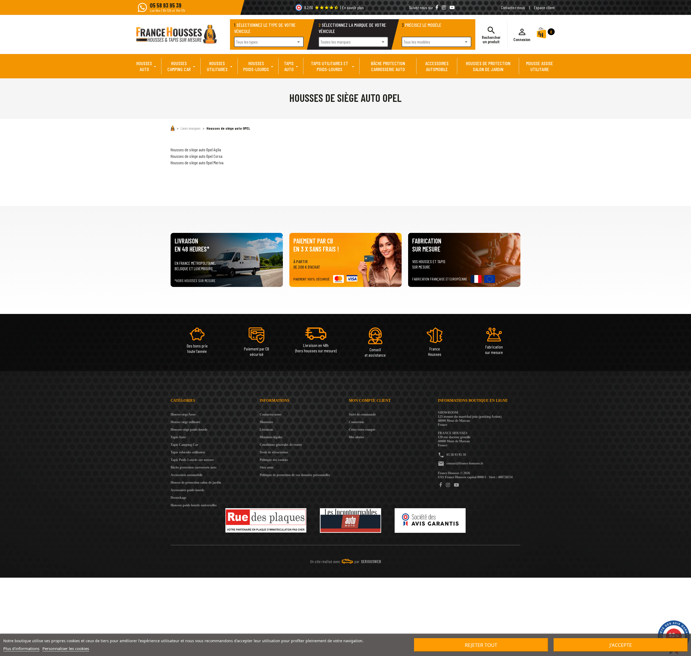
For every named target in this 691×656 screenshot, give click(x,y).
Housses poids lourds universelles (194, 505)
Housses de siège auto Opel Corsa (196, 156)
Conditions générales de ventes (281, 445)
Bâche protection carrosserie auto (193, 467)
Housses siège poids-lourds (189, 429)
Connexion (356, 422)
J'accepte (620, 645)
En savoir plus (353, 7)
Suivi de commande (362, 414)
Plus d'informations (21, 648)
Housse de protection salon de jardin (196, 482)
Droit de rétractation (274, 452)
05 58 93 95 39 (456, 455)
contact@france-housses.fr (464, 463)
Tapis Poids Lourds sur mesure (192, 460)
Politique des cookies (274, 460)
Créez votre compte (362, 429)
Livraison (266, 429)
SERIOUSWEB (371, 561)
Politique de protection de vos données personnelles (295, 475)
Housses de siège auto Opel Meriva (197, 162)
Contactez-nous (513, 7)
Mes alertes (356, 437)
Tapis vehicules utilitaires (188, 452)
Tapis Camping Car (184, 445)
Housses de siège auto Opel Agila (196, 149)
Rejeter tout (481, 645)
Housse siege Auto (183, 414)
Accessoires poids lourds (187, 490)
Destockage (178, 498)
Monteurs (266, 422)
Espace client (544, 7)
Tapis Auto (178, 437)
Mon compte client (370, 401)
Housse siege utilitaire (185, 422)
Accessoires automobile (186, 475)
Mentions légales (271, 437)
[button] (522, 34)
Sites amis (266, 467)
